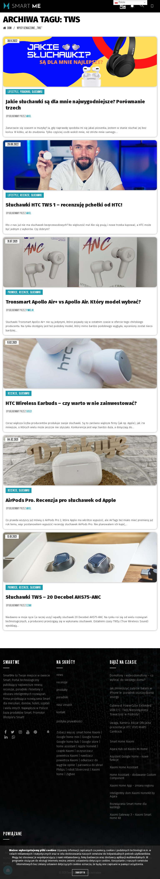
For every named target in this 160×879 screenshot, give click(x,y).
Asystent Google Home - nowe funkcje (129, 758)
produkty (62, 690)
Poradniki (25, 92)
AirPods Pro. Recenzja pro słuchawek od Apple (61, 500)
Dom (9, 28)
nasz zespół (64, 705)
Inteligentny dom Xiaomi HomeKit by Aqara (132, 794)
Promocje (13, 292)
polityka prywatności (69, 721)
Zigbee (70, 774)
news (59, 675)
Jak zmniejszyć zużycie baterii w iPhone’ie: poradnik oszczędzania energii (132, 693)
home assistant (65, 746)
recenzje (62, 682)
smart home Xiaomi (88, 732)
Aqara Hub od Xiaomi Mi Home (129, 749)
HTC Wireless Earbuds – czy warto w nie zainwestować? (71, 403)
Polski (121, 2)
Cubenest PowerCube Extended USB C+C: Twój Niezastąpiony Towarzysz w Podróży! (130, 710)
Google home (90, 737)
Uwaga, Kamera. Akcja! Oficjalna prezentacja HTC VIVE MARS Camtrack (130, 727)
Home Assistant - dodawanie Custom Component (133, 776)
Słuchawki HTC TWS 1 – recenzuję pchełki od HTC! (64, 205)
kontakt (60, 712)
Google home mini (67, 737)
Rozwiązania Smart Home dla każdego (128, 805)
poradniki (62, 697)
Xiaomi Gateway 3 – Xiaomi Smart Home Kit (130, 816)
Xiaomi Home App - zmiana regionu (132, 785)
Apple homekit (87, 746)
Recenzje (25, 195)
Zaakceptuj (80, 872)
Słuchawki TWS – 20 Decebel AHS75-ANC (53, 597)
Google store (90, 742)
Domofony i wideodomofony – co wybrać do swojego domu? (132, 678)
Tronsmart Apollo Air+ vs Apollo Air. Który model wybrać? (73, 302)
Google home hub (67, 742)
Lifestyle (13, 92)
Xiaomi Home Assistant (124, 767)
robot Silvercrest (78, 769)
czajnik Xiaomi (65, 751)
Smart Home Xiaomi (122, 741)
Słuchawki (37, 92)
